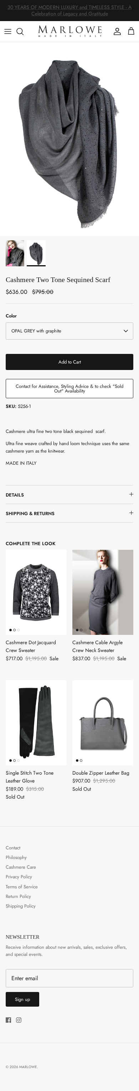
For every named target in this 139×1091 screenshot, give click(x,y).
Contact (13, 847)
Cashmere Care (21, 867)
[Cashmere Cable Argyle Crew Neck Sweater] (102, 592)
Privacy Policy (19, 876)
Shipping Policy (21, 906)
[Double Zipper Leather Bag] (102, 722)
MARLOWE (28, 1067)
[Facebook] (8, 1020)
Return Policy (18, 896)
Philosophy (16, 857)
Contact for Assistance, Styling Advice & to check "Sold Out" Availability (69, 388)
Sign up (22, 999)
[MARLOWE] (70, 31)
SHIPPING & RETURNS (30, 513)
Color (11, 316)
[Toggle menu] (8, 31)
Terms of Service (22, 886)
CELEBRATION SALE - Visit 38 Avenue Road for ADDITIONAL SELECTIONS (69, 13)
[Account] (115, 31)
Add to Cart (69, 362)
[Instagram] (18, 1020)
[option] (69, 139)
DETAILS (15, 495)
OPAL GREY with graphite (36, 330)
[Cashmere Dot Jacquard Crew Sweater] (36, 592)
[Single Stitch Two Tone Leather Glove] (36, 722)
